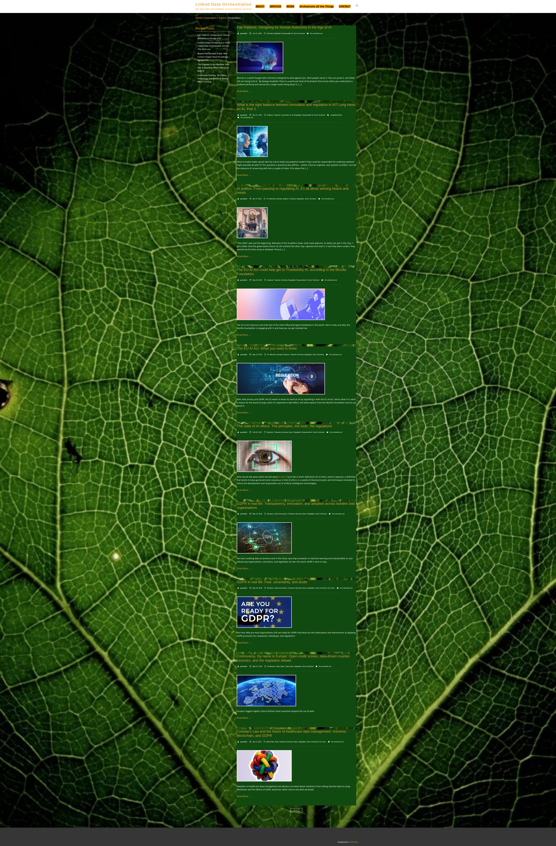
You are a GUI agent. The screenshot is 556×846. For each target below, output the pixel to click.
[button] (357, 6)
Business (270, 432)
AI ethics (283, 476)
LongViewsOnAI (336, 115)
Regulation (277, 33)
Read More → (244, 91)
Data (278, 666)
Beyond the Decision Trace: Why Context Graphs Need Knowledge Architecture (212, 56)
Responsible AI (287, 33)
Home (198, 17)
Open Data (289, 666)
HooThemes (353, 842)
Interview (270, 33)
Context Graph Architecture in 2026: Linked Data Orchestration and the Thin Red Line (213, 46)
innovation (210, 17)
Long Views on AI (287, 115)
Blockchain (270, 742)
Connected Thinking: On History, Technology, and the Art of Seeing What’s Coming (212, 78)
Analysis (270, 115)
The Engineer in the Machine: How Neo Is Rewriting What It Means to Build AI (213, 67)
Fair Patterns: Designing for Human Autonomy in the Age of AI (213, 36)
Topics (222, 17)
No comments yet (316, 33)
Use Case (331, 588)
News (291, 432)
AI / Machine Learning (274, 199)
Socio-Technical (299, 33)
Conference (271, 666)
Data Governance (281, 514)
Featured (277, 115)
